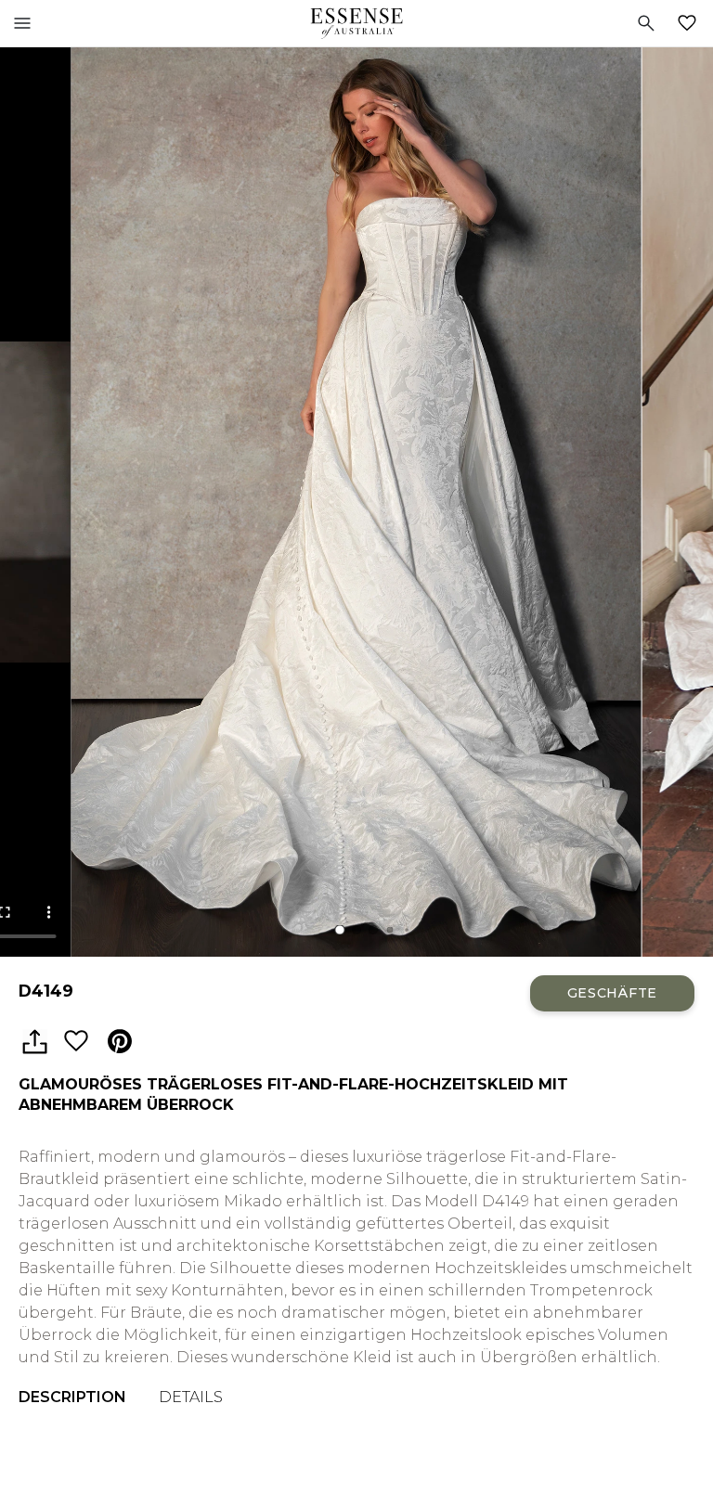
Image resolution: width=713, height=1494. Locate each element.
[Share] (34, 1042)
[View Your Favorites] (691, 23)
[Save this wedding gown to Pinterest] (120, 1042)
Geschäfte (612, 993)
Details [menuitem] (191, 1397)
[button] (339, 929)
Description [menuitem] (72, 1397)
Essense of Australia (356, 23)
